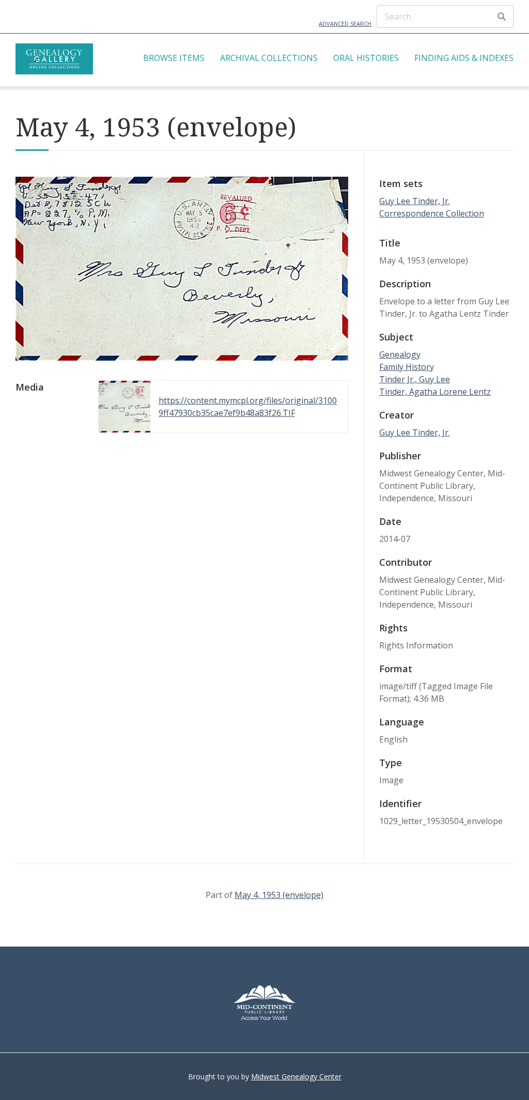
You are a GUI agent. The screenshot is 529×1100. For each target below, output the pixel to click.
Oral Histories (366, 58)
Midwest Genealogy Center (296, 1076)
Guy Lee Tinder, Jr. (414, 432)
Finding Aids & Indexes (464, 58)
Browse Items (174, 58)
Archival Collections (269, 58)
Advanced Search (345, 23)
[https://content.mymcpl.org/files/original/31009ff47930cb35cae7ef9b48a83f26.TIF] (181, 357)
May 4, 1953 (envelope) (279, 895)
